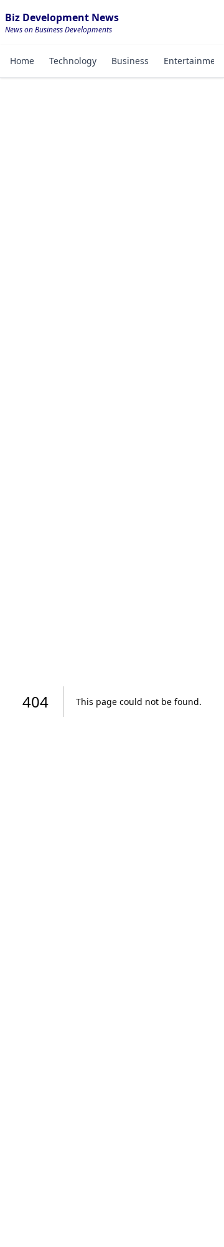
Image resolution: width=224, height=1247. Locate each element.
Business (130, 61)
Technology (72, 61)
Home (22, 61)
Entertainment (194, 61)
